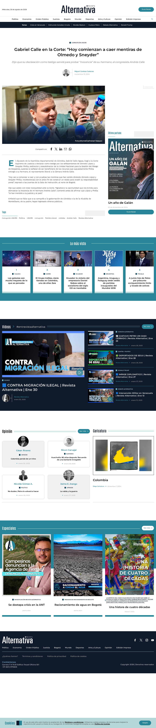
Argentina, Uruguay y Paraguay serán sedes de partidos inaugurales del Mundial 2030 (109, 283)
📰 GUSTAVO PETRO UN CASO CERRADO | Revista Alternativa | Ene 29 (134, 338)
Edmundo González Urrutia (59, 25)
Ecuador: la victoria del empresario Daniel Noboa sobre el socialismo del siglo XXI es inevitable (77, 283)
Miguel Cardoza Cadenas (84, 71)
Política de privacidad (56, 656)
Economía (27, 19)
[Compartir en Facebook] (51, 149)
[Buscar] (152, 19)
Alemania (69, 454)
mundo (7, 380)
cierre (48, 274)
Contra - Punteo (124, 351)
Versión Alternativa (125, 332)
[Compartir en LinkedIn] (60, 149)
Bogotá (67, 19)
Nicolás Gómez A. (23, 484)
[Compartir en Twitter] (56, 149)
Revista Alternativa (86, 218)
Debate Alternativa (110, 25)
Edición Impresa (133, 19)
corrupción (39, 218)
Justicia (56, 19)
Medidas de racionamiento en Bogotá (79, 599)
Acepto (145, 723)
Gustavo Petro (94, 25)
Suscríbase (146, 9)
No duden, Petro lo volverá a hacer (23, 491)
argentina (110, 274)
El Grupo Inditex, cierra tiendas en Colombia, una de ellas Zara (47, 280)
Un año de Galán (120, 202)
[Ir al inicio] (78, 9)
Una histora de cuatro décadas (129, 607)
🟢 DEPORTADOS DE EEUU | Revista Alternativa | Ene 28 (134, 356)
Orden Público (42, 19)
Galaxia (17, 274)
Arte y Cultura (104, 19)
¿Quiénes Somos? (10, 656)
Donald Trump (126, 25)
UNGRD (30, 218)
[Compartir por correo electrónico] (65, 149)
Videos (6, 326)
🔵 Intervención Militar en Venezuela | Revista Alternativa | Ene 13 (134, 394)
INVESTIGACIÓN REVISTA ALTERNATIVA (27, 599)
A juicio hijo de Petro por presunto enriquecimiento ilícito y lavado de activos (139, 282)
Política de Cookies (102, 724)
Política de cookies (78, 656)
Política (15, 19)
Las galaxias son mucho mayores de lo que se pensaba (16, 280)
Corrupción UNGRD (79, 42)
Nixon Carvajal (68, 450)
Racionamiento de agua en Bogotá (78, 604)
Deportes (90, 19)
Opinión (118, 19)
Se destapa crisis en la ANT (26, 604)
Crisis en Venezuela (37, 25)
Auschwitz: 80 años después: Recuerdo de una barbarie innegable (68, 458)
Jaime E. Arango (68, 484)
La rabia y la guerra (68, 491)
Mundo (78, 19)
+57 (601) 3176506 (9, 667)
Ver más (147, 327)
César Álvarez (23, 450)
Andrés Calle (72, 218)
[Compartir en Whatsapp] (70, 149)
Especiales (9, 528)
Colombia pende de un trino (23, 459)
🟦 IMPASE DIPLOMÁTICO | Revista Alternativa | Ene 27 (133, 375)
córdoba (62, 218)
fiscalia (141, 274)
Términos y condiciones (32, 656)
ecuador (79, 274)
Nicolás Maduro (79, 25)
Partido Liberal (51, 218)
